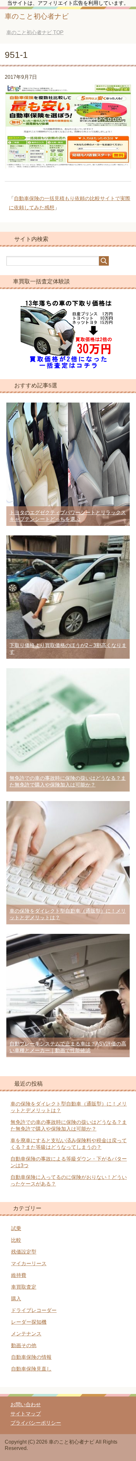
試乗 (16, 1228)
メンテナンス (26, 1333)
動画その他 (23, 1345)
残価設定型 (23, 1251)
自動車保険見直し (31, 1369)
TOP (35, 32)
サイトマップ (25, 1413)
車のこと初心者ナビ (37, 16)
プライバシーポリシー (35, 1423)
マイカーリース (28, 1263)
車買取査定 (23, 1287)
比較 (16, 1240)
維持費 (18, 1275)
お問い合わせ (25, 1404)
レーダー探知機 (28, 1322)
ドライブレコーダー (34, 1310)
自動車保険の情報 (31, 1357)
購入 (16, 1298)
